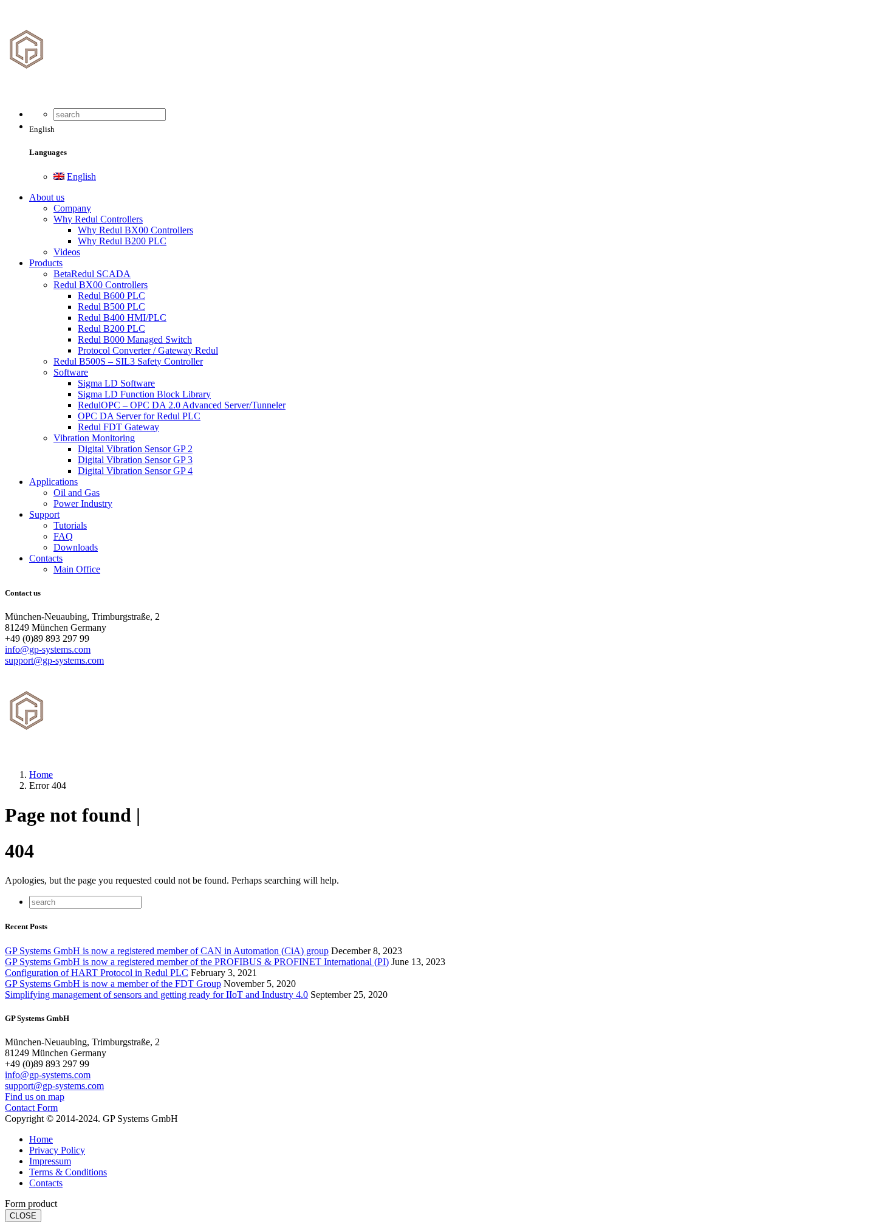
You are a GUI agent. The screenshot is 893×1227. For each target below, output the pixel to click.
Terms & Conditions (68, 1172)
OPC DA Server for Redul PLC (139, 416)
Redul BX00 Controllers (100, 285)
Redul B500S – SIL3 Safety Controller (128, 361)
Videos (66, 252)
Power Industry (82, 503)
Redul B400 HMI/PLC (122, 317)
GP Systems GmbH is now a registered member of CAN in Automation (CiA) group (167, 951)
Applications (53, 481)
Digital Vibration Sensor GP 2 (135, 449)
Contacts (46, 558)
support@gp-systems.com (54, 660)
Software (70, 372)
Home (41, 1139)
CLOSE (23, 1215)
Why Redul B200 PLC (122, 241)
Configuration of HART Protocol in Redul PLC (96, 973)
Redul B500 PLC (111, 306)
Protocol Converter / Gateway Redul (148, 350)
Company (72, 208)
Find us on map (34, 1096)
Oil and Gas (76, 492)
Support (44, 514)
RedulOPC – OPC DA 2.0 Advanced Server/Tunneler (182, 405)
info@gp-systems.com (48, 649)
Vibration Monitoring (94, 438)
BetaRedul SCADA (92, 274)
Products (46, 263)
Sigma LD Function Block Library (144, 394)
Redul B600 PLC (111, 295)
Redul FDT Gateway (118, 427)
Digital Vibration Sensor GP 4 (135, 471)
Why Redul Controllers (98, 219)
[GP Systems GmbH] (96, 93)
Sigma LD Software (116, 383)
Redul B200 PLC (111, 328)
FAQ (63, 536)
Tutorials (70, 525)
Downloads (75, 547)
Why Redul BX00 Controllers (135, 230)
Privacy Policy (57, 1150)
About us (46, 197)
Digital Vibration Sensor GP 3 (135, 460)
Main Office (76, 569)
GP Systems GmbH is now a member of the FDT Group (113, 983)
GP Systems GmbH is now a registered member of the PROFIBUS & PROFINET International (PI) (197, 962)
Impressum (50, 1161)
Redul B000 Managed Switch (135, 339)
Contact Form (31, 1107)
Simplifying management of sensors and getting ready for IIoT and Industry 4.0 (156, 994)
